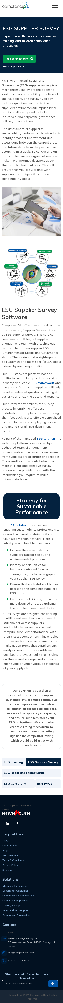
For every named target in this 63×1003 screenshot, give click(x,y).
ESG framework (42, 383)
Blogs (5, 850)
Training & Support (12, 905)
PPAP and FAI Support (15, 910)
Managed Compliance (14, 886)
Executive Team (11, 855)
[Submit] (53, 983)
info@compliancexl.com (21, 952)
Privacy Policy (10, 865)
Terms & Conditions (13, 860)
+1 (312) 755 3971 (18, 960)
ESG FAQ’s (44, 783)
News (5, 840)
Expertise (16, 66)
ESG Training (13, 762)
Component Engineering (16, 915)
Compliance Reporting (15, 900)
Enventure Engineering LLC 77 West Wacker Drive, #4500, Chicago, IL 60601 (31, 942)
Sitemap (7, 870)
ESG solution (45, 438)
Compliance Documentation (18, 895)
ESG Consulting (15, 783)
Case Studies (9, 845)
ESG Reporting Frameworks (24, 773)
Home (6, 66)
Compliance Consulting (15, 890)
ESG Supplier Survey (43, 762)
